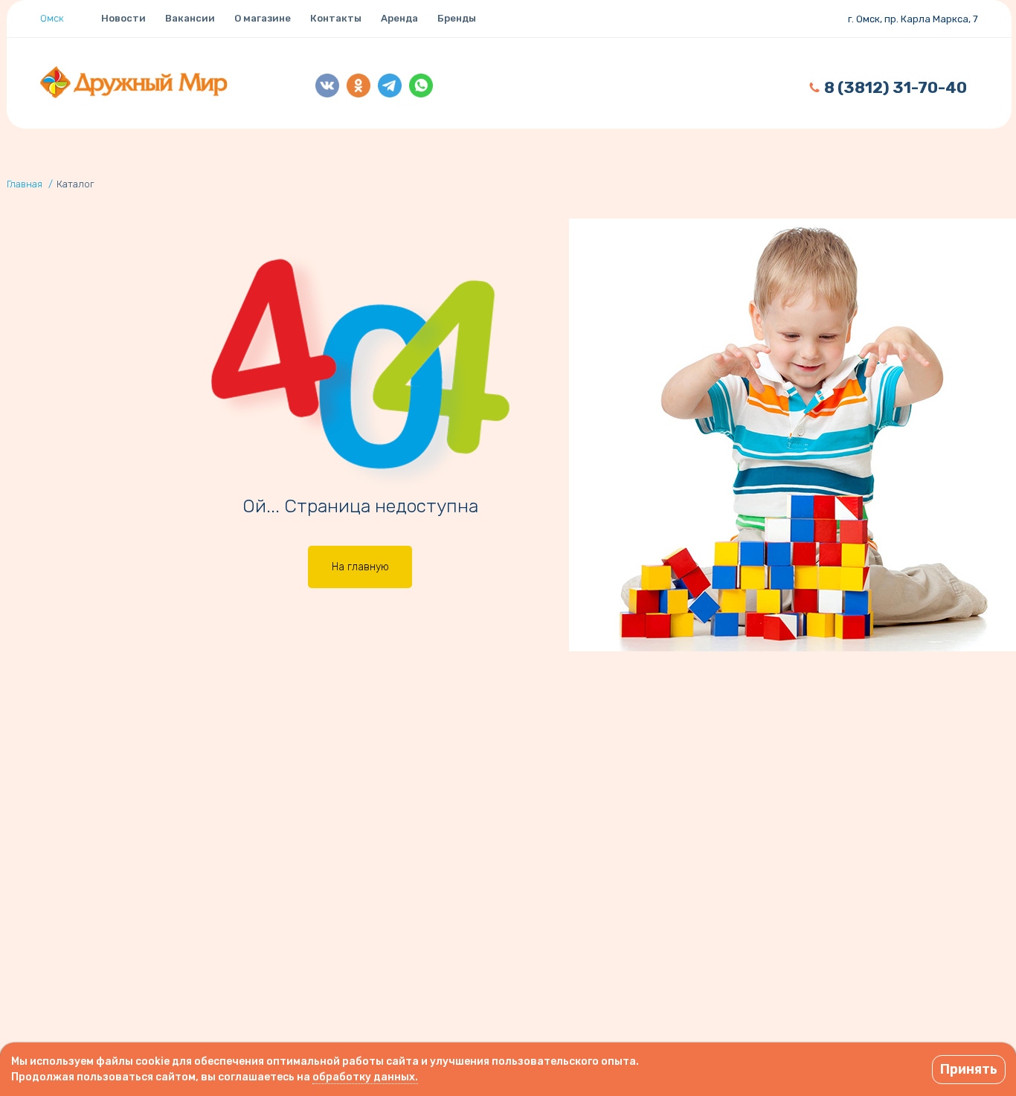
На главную (360, 567)
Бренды (456, 18)
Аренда (399, 18)
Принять (968, 1069)
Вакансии (190, 18)
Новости (123, 18)
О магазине (262, 18)
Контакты (335, 18)
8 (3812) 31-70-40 (895, 87)
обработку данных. (365, 1077)
